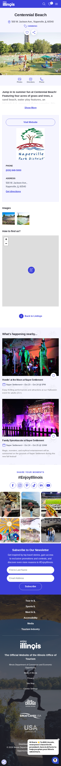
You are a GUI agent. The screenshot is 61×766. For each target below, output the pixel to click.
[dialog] (4, 762)
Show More (31, 108)
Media (30, 623)
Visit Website (30, 122)
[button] (31, 270)
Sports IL (30, 606)
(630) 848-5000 (13, 170)
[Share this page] (34, 32)
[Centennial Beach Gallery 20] (23, 218)
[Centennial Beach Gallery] (8, 218)
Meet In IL (30, 612)
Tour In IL (31, 601)
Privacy (30, 678)
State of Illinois (30, 673)
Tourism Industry (30, 629)
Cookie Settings (31, 688)
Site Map (30, 683)
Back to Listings (33, 316)
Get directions (13, 191)
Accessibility (30, 618)
